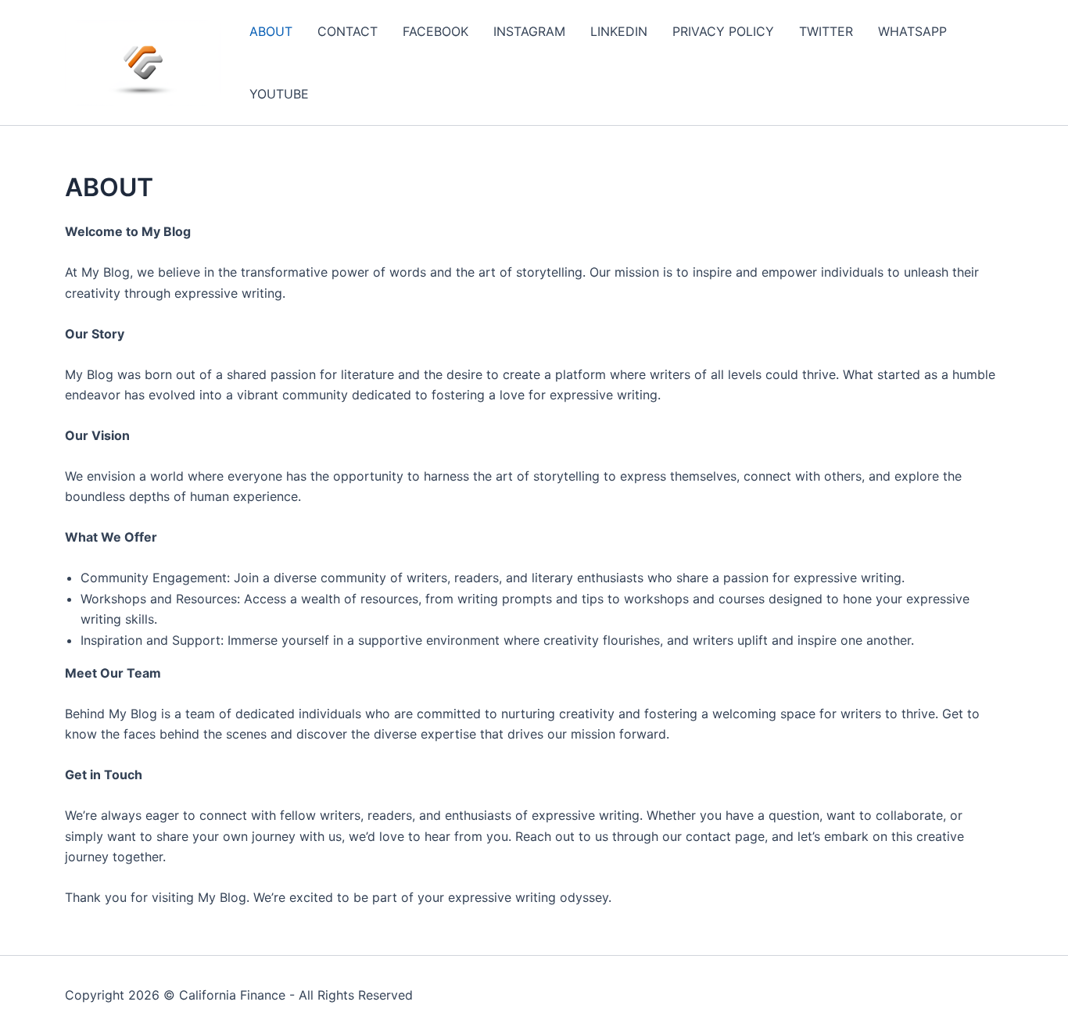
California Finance (232, 995)
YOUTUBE (279, 94)
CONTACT (347, 31)
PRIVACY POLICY (723, 31)
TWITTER (826, 31)
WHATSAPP (912, 31)
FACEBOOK (435, 31)
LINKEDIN (618, 31)
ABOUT (270, 31)
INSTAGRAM (529, 31)
